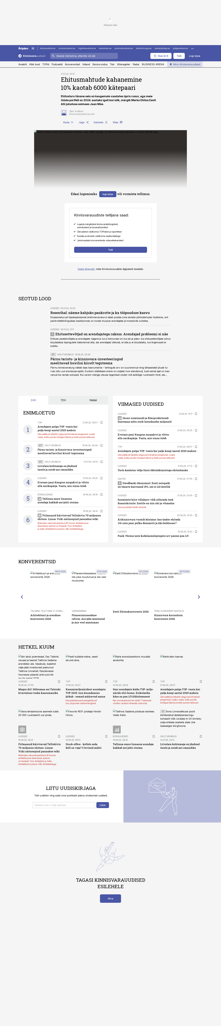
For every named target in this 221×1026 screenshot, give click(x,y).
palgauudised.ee (180, 48)
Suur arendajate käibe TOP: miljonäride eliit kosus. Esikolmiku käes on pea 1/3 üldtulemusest (133, 693)
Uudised (54, 308)
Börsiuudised (45, 494)
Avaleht (22, 64)
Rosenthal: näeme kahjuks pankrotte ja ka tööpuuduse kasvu (100, 312)
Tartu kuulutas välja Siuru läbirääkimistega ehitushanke (153, 470)
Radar (136, 64)
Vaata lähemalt (86, 269)
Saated (122, 478)
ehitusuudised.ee (47, 48)
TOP (40, 422)
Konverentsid (72, 64)
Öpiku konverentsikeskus (169, 611)
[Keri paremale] (199, 596)
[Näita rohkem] (192, 48)
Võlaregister (123, 64)
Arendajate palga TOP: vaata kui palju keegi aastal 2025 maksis (157, 451)
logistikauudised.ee (87, 48)
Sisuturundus (99, 64)
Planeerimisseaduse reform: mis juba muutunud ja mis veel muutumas (88, 619)
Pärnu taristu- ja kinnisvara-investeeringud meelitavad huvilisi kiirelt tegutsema (86, 361)
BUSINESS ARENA (153, 64)
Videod (86, 64)
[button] (64, 805)
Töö (112, 64)
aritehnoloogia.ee (144, 48)
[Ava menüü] (33, 48)
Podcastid (57, 64)
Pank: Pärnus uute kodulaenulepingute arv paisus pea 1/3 (153, 535)
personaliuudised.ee (124, 48)
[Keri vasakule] (22, 596)
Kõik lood (34, 64)
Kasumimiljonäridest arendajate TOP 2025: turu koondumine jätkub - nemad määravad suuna (86, 693)
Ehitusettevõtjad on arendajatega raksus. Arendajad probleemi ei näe (111, 334)
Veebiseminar (79, 611)
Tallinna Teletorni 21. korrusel (48, 611)
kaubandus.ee (105, 48)
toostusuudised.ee (66, 48)
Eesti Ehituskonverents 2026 (131, 611)
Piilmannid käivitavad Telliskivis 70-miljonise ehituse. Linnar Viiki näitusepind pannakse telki (39, 748)
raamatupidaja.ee (162, 48)
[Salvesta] (101, 422)
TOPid (45, 64)
